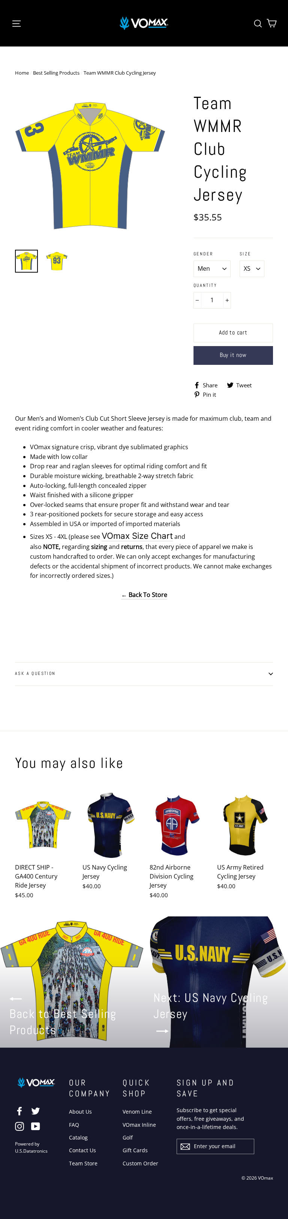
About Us (80, 1111)
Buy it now (233, 355)
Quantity (205, 285)
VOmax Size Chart (137, 536)
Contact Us (82, 1150)
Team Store (83, 1163)
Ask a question (35, 673)
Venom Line (137, 1111)
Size (245, 254)
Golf (128, 1137)
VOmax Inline (139, 1124)
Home (22, 72)
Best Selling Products (56, 72)
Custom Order (140, 1163)
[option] (90, 167)
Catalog (78, 1137)
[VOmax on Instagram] (19, 1126)
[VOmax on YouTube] (35, 1126)
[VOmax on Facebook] (19, 1111)
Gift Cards (135, 1150)
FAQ (74, 1124)
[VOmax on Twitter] (35, 1111)
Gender (203, 254)
